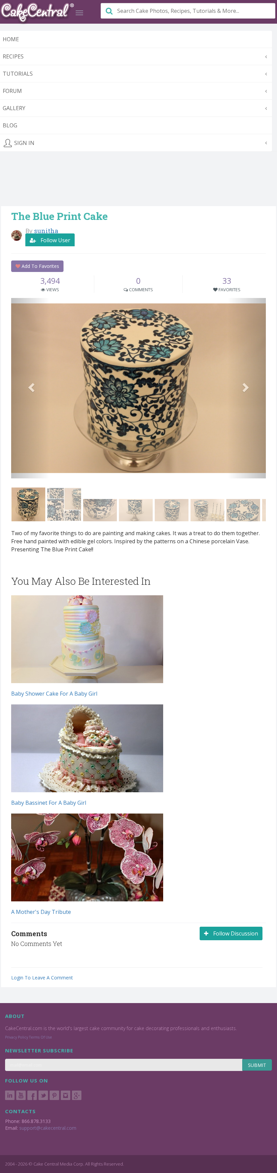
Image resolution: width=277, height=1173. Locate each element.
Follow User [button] (54, 240)
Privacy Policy (16, 1037)
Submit (257, 1065)
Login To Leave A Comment (42, 977)
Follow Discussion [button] (235, 933)
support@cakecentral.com (47, 1128)
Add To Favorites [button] (39, 266)
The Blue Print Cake (59, 216)
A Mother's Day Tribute (41, 912)
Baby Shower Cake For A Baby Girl (54, 693)
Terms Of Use (40, 1037)
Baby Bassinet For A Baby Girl (48, 802)
